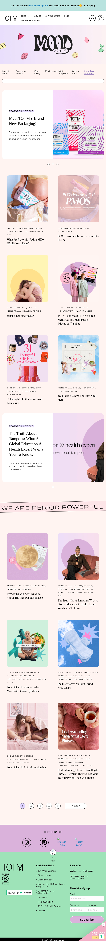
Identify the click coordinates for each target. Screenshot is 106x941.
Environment (52, 71)
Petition (63, 589)
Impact (37, 16)
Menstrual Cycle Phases (74, 676)
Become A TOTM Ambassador (45, 891)
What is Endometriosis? (20, 316)
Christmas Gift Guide (20, 388)
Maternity (13, 228)
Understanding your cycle (75, 765)
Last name (91, 905)
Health (62, 228)
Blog (66, 16)
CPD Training (66, 308)
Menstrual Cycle (69, 388)
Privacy (41, 910)
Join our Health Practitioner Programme (50, 885)
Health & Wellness (89, 72)
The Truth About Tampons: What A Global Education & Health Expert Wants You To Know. (26, 444)
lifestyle (21, 391)
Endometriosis (16, 308)
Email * (73, 894)
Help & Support (45, 901)
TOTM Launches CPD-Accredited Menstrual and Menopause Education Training (76, 319)
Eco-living (37, 72)
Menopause (14, 586)
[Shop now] (92, 931)
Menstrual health (80, 228)
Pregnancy (36, 231)
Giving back (75, 72)
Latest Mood (5, 72)
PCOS (61, 231)
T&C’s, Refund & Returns (50, 906)
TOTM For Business (30, 20)
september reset (18, 762)
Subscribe (87, 919)
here (82, 878)
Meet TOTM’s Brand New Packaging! (26, 121)
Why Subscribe (52, 16)
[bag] (101, 18)
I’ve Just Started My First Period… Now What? (76, 686)
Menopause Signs (34, 586)
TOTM (10, 235)
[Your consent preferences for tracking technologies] (101, 936)
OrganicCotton (17, 231)
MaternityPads (31, 228)
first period (66, 672)
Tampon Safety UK (82, 589)
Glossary (42, 897)
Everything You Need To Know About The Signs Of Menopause (25, 596)
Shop (23, 16)
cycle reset (15, 756)
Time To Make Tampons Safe (76, 592)
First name (74, 905)
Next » (75, 805)
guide (10, 672)
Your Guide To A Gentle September (26, 767)
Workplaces (84, 311)
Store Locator (44, 875)
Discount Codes (46, 879)
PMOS (69, 231)
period (37, 311)
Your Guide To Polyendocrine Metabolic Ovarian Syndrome (23, 689)
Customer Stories (21, 72)
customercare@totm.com (81, 870)
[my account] (92, 18)
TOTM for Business (47, 871)
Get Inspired (63, 72)
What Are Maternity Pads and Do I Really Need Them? (25, 241)
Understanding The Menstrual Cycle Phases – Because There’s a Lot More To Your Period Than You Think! (78, 774)
